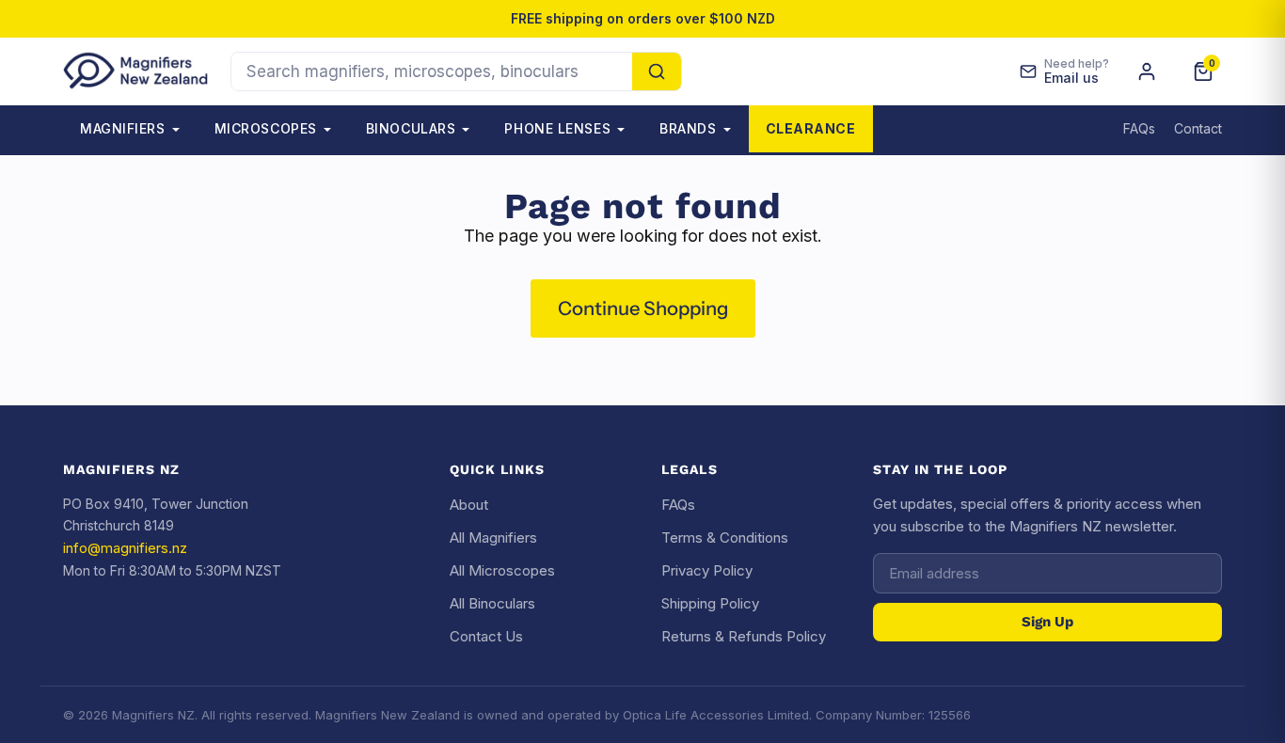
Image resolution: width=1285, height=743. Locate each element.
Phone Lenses (557, 128)
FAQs (1139, 128)
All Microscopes (502, 570)
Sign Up (1047, 621)
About (469, 505)
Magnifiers (123, 128)
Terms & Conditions (724, 537)
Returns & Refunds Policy (743, 636)
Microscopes (265, 128)
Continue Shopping (643, 308)
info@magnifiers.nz (125, 548)
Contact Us (486, 636)
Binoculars (411, 128)
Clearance (811, 128)
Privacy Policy (707, 570)
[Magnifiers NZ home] (135, 71)
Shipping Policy (710, 603)
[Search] (656, 71)
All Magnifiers (493, 537)
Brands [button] (687, 128)
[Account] (1147, 71)
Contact (1198, 128)
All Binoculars (492, 603)
